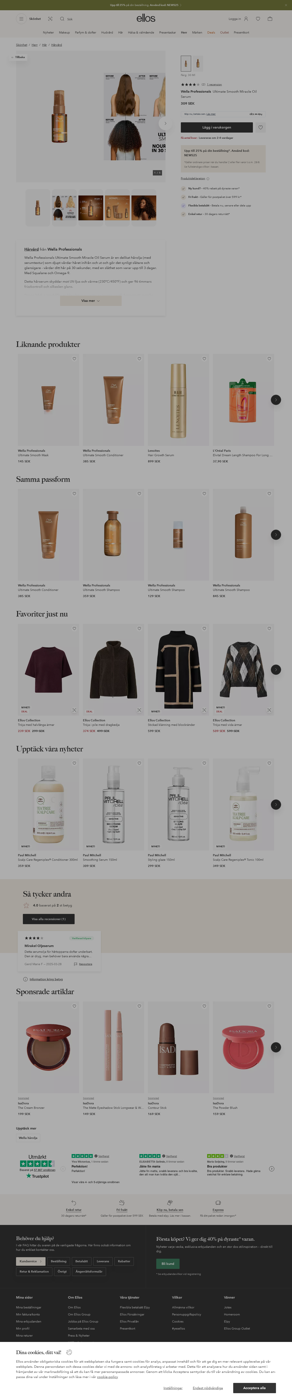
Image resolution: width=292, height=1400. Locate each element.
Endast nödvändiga (208, 1388)
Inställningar (173, 1388)
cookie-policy (107, 1377)
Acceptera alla (254, 1388)
